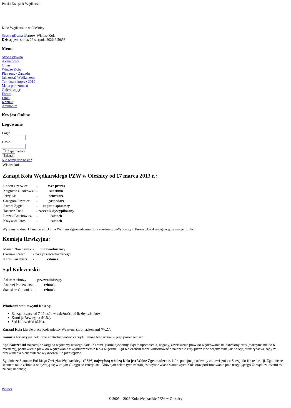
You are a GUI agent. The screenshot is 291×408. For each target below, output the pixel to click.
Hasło (6, 142)
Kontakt (7, 102)
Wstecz (7, 389)
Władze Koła (11, 69)
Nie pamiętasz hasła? (17, 160)
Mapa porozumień (15, 86)
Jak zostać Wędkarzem (18, 77)
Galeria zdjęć (11, 90)
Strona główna (12, 35)
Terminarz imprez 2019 (18, 81)
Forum (6, 94)
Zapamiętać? (16, 151)
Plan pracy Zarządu (16, 73)
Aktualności (10, 61)
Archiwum (9, 106)
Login (6, 133)
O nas (6, 65)
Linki (6, 98)
